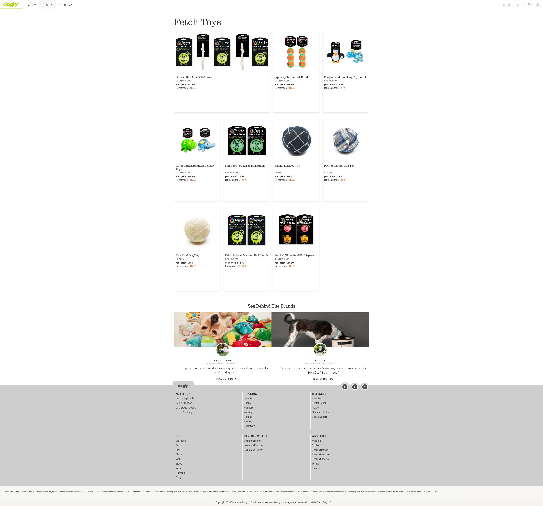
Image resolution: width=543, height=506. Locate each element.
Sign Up (506, 5)
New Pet (248, 398)
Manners (249, 407)
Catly (178, 477)
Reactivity (249, 426)
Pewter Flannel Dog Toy (339, 165)
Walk (178, 459)
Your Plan (66, 5)
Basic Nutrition (184, 403)
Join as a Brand (252, 440)
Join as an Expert (253, 450)
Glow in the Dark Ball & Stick (194, 77)
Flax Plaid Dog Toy (187, 255)
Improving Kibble (185, 398)
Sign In (520, 5)
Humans (180, 472)
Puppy (247, 403)
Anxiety (248, 421)
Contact (316, 445)
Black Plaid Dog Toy (287, 165)
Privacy (316, 468)
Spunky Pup (183, 81)
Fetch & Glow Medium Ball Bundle (246, 255)
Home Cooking (184, 412)
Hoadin (279, 173)
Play (178, 450)
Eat (177, 445)
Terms (315, 463)
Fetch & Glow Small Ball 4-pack (294, 255)
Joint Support (319, 416)
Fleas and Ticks (320, 412)
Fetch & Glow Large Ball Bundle (245, 165)
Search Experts (320, 459)
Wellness (181, 440)
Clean (179, 454)
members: (184, 88)
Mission (316, 440)
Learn (29, 5)
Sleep (179, 463)
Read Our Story (226, 378)
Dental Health (319, 403)
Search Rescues (321, 454)
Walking (248, 412)
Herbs (315, 407)
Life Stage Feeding (186, 407)
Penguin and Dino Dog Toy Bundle (345, 77)
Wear (179, 468)
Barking (248, 416)
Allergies (317, 398)
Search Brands (320, 450)
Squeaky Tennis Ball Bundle (292, 77)
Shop (46, 5)
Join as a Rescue (253, 445)
